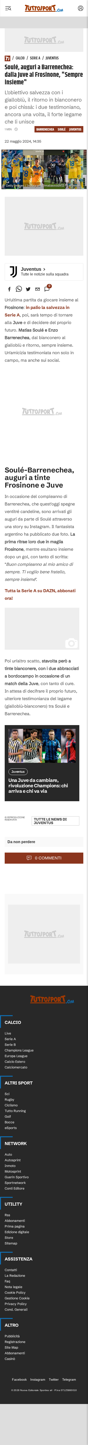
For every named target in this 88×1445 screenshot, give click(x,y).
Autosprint (13, 1160)
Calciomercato (16, 1067)
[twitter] (28, 289)
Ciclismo (11, 1105)
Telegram (69, 1379)
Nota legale (13, 1287)
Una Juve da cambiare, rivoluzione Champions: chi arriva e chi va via (38, 785)
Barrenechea (45, 129)
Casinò (10, 1359)
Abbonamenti (15, 1221)
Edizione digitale (17, 1232)
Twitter (54, 1379)
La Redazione (15, 1275)
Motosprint (13, 1171)
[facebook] (9, 289)
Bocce (9, 1122)
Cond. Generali (16, 1309)
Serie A (35, 58)
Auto (8, 1154)
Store (9, 1238)
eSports (11, 1128)
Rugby (9, 1099)
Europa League (16, 1056)
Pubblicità (12, 1336)
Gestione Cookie (17, 1298)
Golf (8, 1116)
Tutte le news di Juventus (50, 821)
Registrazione (15, 1342)
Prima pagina (15, 1226)
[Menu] (8, 8)
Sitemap (11, 1243)
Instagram (37, 1379)
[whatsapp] (18, 289)
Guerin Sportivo (17, 1177)
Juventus (52, 58)
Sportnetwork (15, 1183)
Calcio (20, 58)
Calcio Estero (15, 1061)
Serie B (10, 1045)
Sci (7, 1094)
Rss (7, 1215)
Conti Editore (14, 1188)
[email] (37, 289)
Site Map (11, 1347)
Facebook (19, 1379)
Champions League (19, 1050)
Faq (7, 1281)
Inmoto (10, 1166)
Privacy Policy (16, 1304)
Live (8, 1033)
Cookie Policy (15, 1292)
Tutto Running (15, 1111)
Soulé (61, 129)
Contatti (11, 1270)
